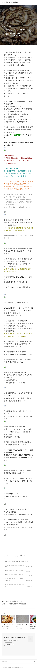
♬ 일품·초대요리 (16, 561)
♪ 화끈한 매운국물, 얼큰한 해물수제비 (14, 585)
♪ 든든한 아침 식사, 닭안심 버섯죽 (14, 571)
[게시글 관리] (14, 555)
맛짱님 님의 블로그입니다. (11, 640)
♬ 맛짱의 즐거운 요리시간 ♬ (11, 2)
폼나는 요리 (8, 561)
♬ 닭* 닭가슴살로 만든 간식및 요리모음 (14, 566)
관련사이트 (4, 661)
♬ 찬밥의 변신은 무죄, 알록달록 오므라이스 (14, 579)
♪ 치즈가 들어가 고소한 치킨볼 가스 (14, 574)
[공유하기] (11, 555)
